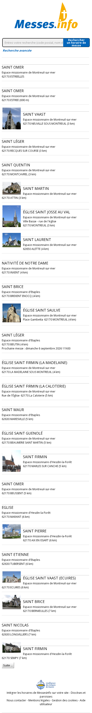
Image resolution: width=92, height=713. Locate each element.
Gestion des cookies (64, 700)
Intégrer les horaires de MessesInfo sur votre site (38, 693)
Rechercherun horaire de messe (76, 42)
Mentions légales (39, 700)
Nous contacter (16, 700)
